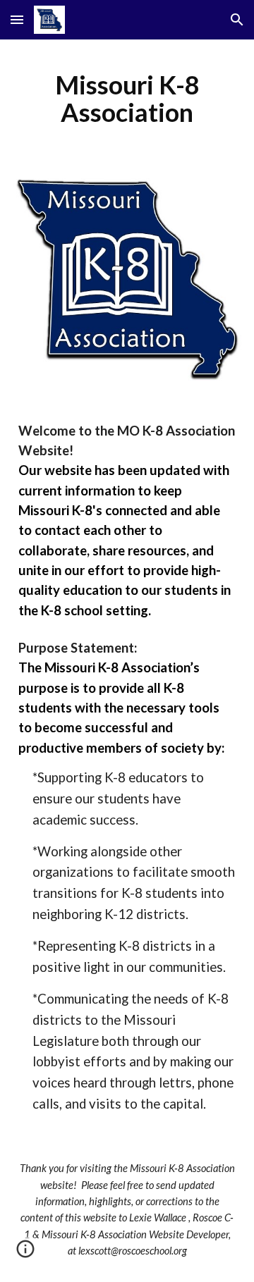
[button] (17, 19)
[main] (127, 98)
